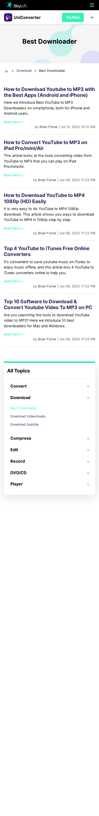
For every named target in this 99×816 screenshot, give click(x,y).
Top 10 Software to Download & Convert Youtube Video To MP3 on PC (48, 304)
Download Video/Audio (28, 416)
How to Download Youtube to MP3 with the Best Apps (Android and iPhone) (49, 92)
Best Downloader (23, 408)
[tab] (49, 386)
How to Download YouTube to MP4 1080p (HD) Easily (44, 198)
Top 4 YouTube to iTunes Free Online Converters (46, 251)
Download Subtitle (24, 424)
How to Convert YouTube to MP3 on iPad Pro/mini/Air (45, 145)
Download (24, 71)
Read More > (13, 122)
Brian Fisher (49, 127)
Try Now (73, 17)
